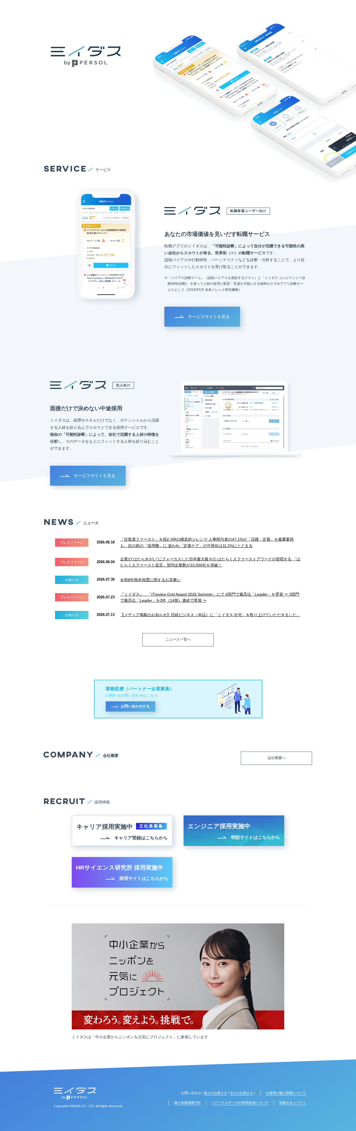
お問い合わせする (135, 706)
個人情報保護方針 (187, 1103)
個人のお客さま (215, 1093)
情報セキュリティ (292, 1103)
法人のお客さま (241, 1093)
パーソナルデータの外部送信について (240, 1103)
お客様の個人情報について (286, 1093)
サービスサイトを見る (209, 316)
